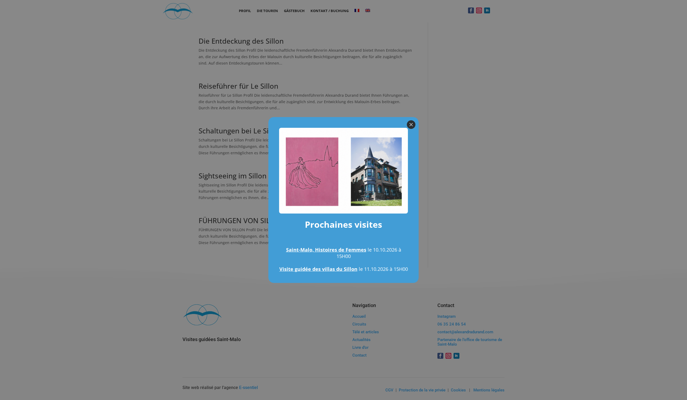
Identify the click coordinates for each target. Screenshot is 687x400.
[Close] (411, 124)
